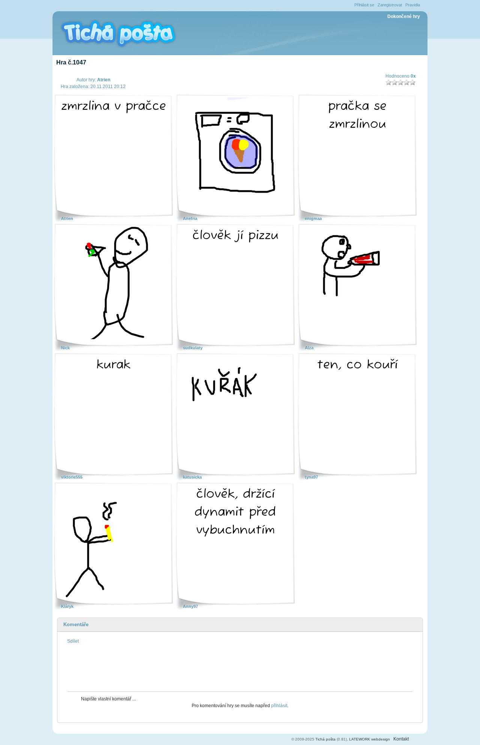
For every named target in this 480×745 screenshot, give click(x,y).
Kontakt (401, 739)
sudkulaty (192, 348)
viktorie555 (71, 477)
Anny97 (190, 606)
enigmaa (313, 218)
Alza (309, 348)
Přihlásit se (364, 5)
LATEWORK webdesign (369, 739)
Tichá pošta (325, 739)
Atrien (103, 79)
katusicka (192, 477)
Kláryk (67, 606)
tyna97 (311, 477)
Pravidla (412, 5)
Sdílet (73, 641)
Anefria (190, 218)
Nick (65, 348)
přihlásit (279, 705)
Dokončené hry (403, 16)
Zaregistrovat (390, 5)
